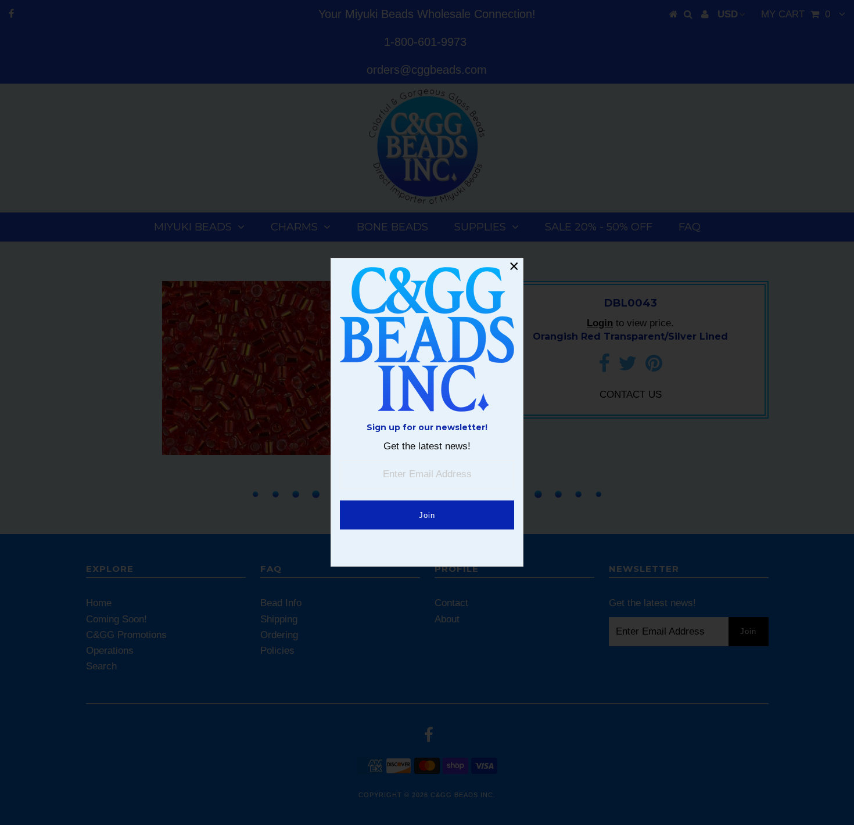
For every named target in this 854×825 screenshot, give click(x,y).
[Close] (514, 267)
